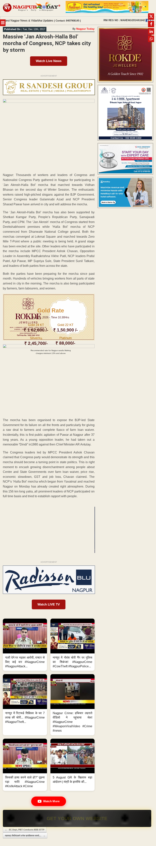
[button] (25, 645)
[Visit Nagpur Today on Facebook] (147, 20)
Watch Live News (48, 61)
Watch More (51, 801)
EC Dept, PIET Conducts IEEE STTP (24, 829)
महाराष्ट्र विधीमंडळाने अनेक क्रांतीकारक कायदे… (25, 835)
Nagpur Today (85, 28)
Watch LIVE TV (48, 604)
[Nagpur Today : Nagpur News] (32, 8)
